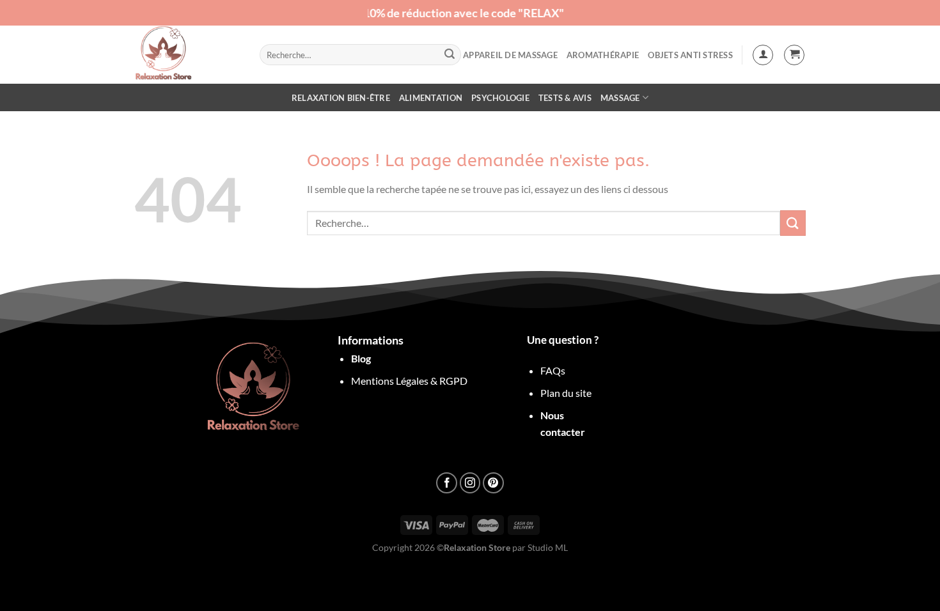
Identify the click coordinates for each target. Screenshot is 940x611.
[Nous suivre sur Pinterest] (493, 482)
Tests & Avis (564, 98)
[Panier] (794, 55)
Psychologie (500, 98)
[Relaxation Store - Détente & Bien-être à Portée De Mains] (187, 55)
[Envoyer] (449, 55)
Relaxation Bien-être (341, 98)
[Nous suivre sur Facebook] (446, 482)
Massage (620, 98)
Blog (361, 358)
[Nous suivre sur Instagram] (470, 482)
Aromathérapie (603, 55)
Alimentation (430, 98)
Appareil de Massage (510, 55)
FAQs (552, 370)
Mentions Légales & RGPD (409, 381)
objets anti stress (690, 55)
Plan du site (565, 393)
